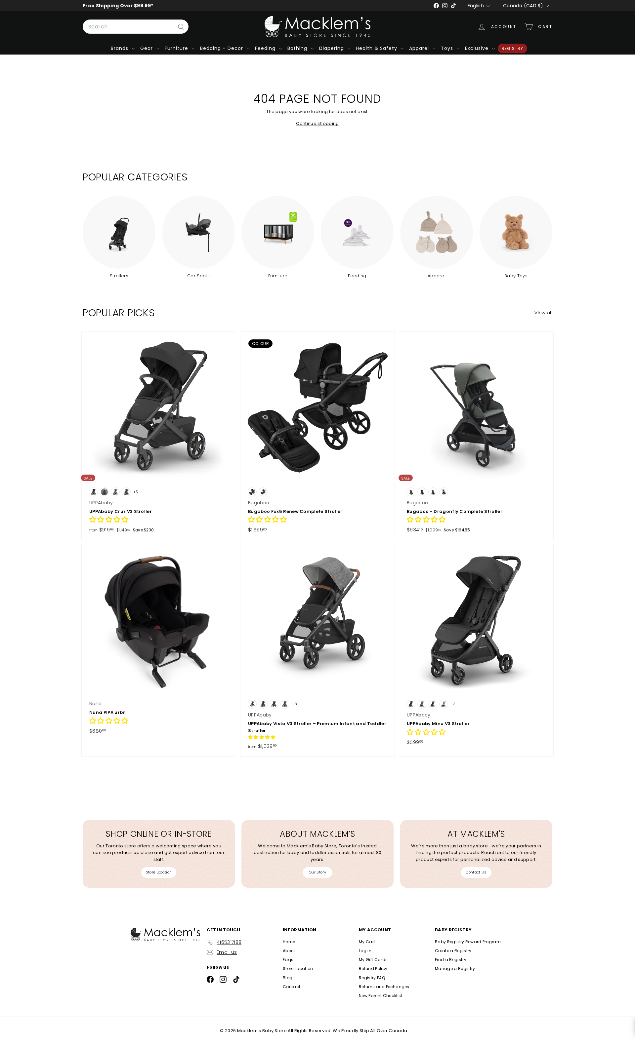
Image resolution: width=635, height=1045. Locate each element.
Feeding (266, 48)
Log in (365, 950)
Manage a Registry (455, 968)
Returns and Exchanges (384, 986)
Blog (287, 978)
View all (543, 313)
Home (289, 942)
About (289, 950)
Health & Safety (377, 48)
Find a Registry (450, 959)
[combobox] (136, 26)
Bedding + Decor (222, 48)
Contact (291, 986)
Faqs (288, 959)
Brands (120, 48)
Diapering (332, 48)
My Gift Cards (373, 959)
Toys (448, 48)
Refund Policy (373, 968)
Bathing (298, 48)
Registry (512, 48)
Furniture (177, 48)
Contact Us (476, 872)
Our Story (317, 872)
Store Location (159, 872)
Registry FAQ (372, 978)
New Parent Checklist (380, 995)
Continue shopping (317, 123)
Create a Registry (453, 950)
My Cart (367, 942)
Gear (147, 48)
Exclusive (477, 48)
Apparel (420, 48)
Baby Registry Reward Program (468, 942)
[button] (108, 520)
